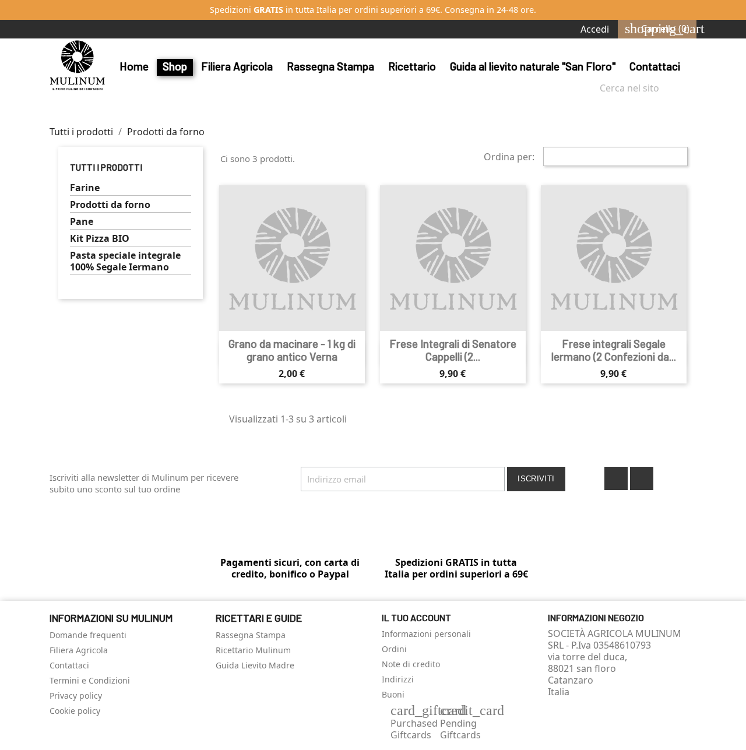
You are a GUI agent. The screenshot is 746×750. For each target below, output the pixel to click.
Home (134, 66)
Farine (85, 188)
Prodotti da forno (110, 205)
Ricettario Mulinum (253, 650)
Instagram (641, 478)
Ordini (394, 648)
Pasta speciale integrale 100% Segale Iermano (125, 261)
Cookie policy (75, 710)
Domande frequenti (88, 634)
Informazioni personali (426, 633)
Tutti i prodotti (106, 167)
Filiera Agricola (237, 66)
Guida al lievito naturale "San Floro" (532, 66)
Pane (81, 222)
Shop (175, 66)
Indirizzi (398, 679)
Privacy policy (76, 695)
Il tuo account (416, 617)
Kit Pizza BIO (99, 239)
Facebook (616, 478)
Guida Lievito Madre (255, 665)
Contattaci (654, 66)
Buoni (393, 694)
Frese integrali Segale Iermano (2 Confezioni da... (613, 350)
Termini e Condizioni (90, 680)
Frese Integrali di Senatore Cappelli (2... (452, 350)
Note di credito (411, 664)
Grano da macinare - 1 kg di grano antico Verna (292, 350)
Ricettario (412, 66)
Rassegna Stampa (330, 66)
